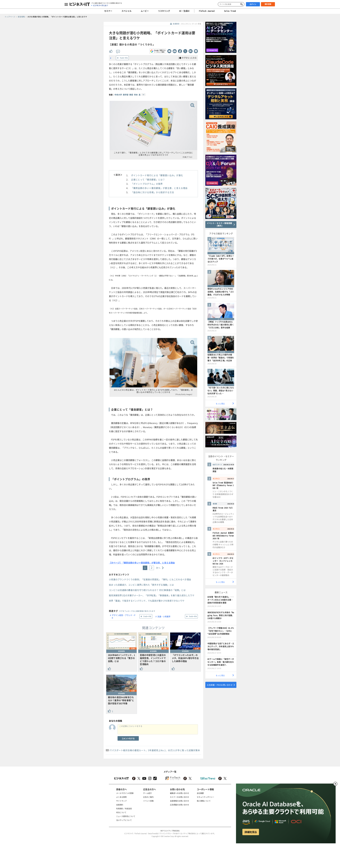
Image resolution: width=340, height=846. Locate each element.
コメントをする (128, 738)
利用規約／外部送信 (124, 808)
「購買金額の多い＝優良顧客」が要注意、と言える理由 (159, 188)
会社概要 (200, 793)
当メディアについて (124, 820)
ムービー (145, 10)
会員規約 (119, 804)
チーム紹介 (147, 793)
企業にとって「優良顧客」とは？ (148, 179)
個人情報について (204, 801)
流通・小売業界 (163, 616)
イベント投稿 (148, 801)
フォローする (124, 58)
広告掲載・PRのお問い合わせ (220, 685)
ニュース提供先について (125, 816)
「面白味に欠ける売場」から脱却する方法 (152, 192)
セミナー (108, 10)
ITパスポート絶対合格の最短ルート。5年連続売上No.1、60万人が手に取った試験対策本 (155, 750)
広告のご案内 (148, 797)
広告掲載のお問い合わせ (179, 804)
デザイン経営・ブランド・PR (123, 616)
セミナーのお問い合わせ (179, 797)
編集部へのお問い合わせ (179, 793)
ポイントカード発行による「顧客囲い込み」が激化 (157, 175)
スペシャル (126, 10)
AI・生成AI (184, 10)
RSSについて (121, 812)
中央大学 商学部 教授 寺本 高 (127, 94)
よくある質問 (121, 797)
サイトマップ (121, 801)
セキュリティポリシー (205, 797)
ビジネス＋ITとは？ (100, 5)
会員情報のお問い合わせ (179, 801)
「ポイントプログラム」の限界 (147, 183)
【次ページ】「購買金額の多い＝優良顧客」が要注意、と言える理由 (142, 562)
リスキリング (164, 10)
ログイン (253, 4)
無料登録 (268, 4)
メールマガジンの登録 (124, 793)
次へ (158, 567)
